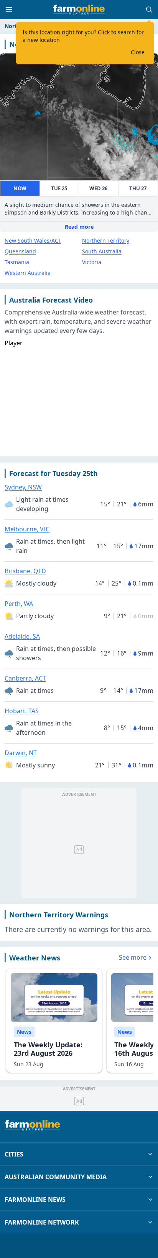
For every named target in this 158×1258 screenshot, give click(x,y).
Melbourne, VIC (27, 529)
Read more (79, 226)
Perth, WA (19, 604)
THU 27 (137, 188)
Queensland (20, 251)
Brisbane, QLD (25, 571)
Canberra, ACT (25, 678)
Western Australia (28, 272)
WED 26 (98, 188)
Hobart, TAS (22, 711)
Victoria (91, 262)
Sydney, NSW (23, 487)
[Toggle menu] (9, 9)
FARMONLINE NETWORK (42, 1222)
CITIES (14, 1154)
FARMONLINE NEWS (35, 1199)
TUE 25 (59, 188)
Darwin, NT (21, 753)
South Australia (102, 251)
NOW (19, 188)
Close (138, 52)
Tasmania (17, 262)
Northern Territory (105, 240)
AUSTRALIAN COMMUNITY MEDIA (56, 1177)
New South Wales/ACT (33, 240)
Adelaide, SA (22, 636)
